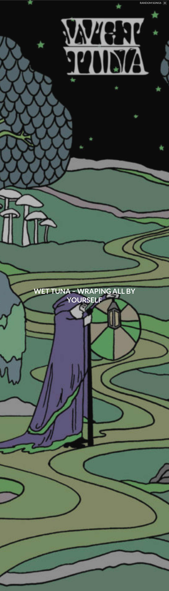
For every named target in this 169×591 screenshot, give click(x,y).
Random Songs (150, 2)
